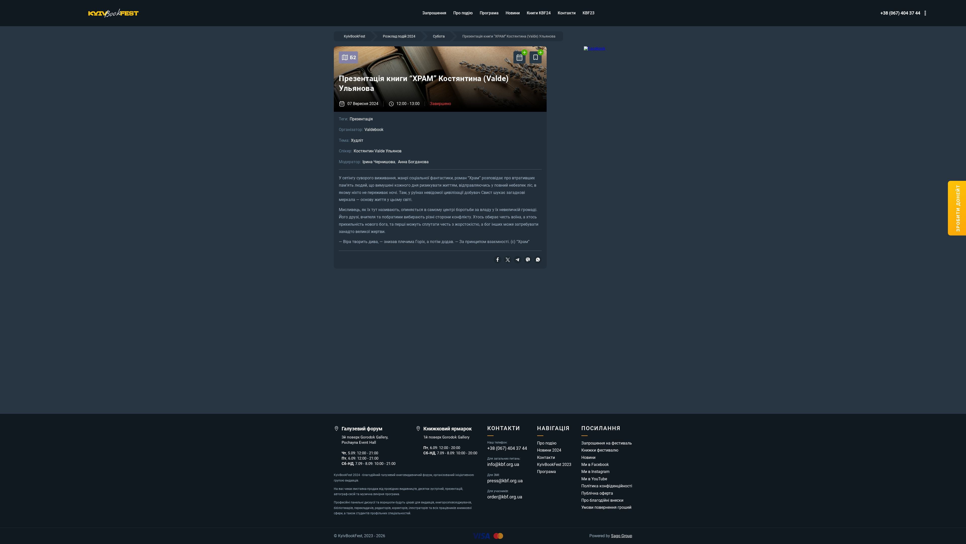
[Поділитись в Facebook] (497, 259)
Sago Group (621, 536)
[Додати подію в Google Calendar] (519, 57)
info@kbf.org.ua (503, 464)
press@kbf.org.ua (505, 480)
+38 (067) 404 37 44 (900, 13)
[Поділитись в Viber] (528, 259)
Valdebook (374, 129)
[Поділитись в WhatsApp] (538, 259)
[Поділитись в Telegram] (517, 259)
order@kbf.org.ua (504, 496)
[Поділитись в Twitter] (507, 259)
